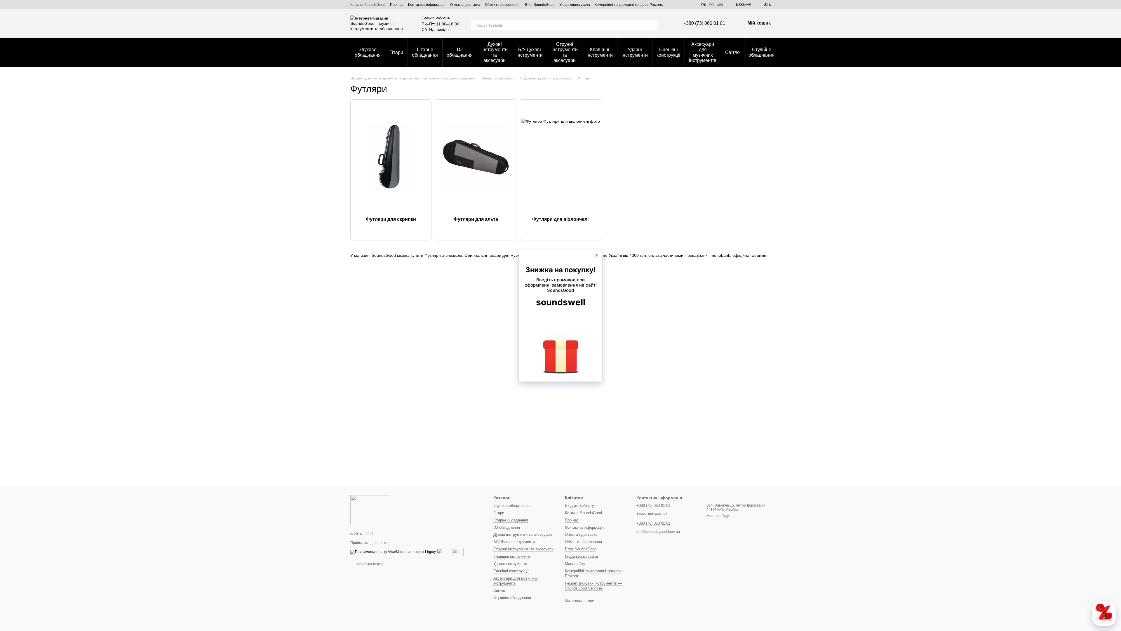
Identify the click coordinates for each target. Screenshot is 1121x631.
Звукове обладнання (368, 52)
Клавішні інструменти (599, 52)
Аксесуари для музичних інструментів (702, 52)
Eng (720, 4)
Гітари (396, 52)
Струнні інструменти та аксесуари (564, 52)
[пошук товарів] (653, 25)
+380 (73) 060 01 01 (704, 23)
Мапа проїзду (717, 516)
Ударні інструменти (635, 52)
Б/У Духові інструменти (529, 52)
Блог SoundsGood (540, 5)
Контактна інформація (426, 5)
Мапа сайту (575, 563)
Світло (732, 52)
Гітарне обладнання (425, 52)
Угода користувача (574, 5)
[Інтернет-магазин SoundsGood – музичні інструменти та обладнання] (370, 509)
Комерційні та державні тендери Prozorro (629, 5)
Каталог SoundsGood (367, 5)
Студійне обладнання (761, 52)
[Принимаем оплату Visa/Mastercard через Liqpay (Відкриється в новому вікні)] (393, 552)
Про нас (396, 5)
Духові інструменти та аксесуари (494, 52)
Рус (711, 4)
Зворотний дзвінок (651, 514)
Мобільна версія (370, 564)
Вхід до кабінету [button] (579, 505)
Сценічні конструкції (668, 52)
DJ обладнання (460, 52)
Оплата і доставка (465, 5)
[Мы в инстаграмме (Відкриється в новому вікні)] (692, 4)
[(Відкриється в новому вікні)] (444, 552)
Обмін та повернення (503, 5)
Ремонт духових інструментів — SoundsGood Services (593, 585)
